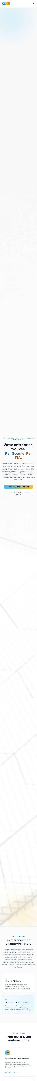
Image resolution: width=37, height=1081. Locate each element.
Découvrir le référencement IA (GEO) (18, 493)
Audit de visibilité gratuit (18, 487)
